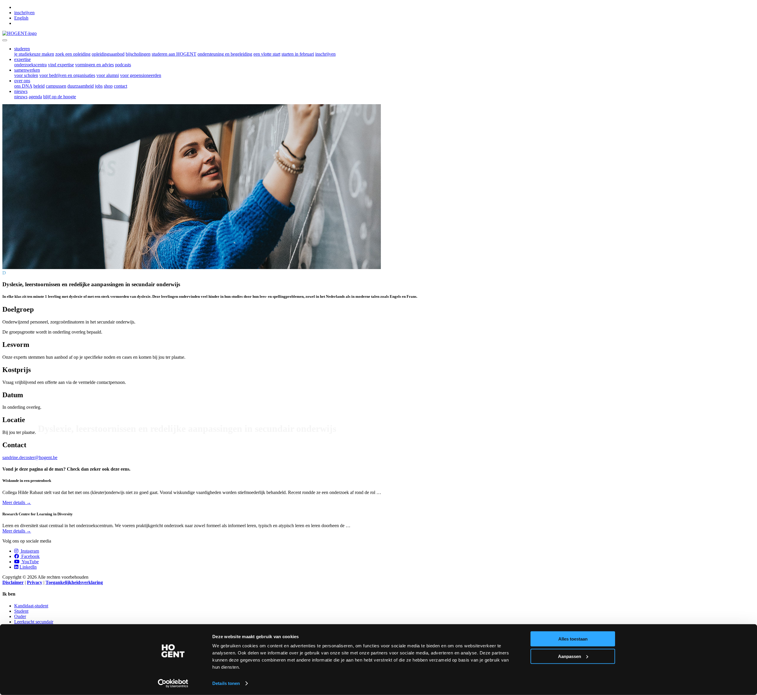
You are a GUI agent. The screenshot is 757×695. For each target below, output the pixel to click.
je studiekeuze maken (34, 54)
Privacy (34, 582)
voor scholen (26, 75)
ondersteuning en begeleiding (225, 54)
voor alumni (107, 75)
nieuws (21, 96)
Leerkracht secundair (33, 621)
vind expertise (61, 64)
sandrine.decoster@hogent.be (29, 457)
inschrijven (24, 12)
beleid (39, 86)
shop (108, 86)
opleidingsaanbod (108, 54)
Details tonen (226, 683)
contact (120, 86)
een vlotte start (266, 54)
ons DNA (23, 86)
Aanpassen (569, 656)
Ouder (20, 616)
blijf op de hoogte (59, 96)
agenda (35, 96)
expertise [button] (22, 59)
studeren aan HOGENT (174, 54)
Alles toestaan (573, 638)
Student (21, 611)
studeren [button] (22, 48)
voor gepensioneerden (140, 75)
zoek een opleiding (72, 54)
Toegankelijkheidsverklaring (74, 582)
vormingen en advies (94, 64)
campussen (56, 86)
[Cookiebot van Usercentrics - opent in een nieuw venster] (173, 683)
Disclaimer (13, 582)
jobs (99, 86)
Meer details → (16, 502)
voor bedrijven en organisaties (67, 75)
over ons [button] (22, 80)
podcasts (123, 64)
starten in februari (298, 54)
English (21, 17)
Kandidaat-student (31, 605)
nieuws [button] (21, 91)
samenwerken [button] (27, 70)
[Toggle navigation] (4, 40)
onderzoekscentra (30, 64)
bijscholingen (138, 54)
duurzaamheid (80, 86)
